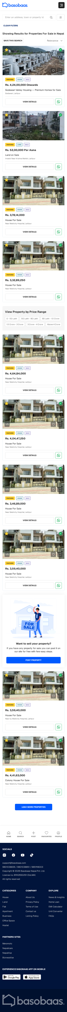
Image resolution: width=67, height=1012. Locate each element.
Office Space (8, 920)
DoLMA (31, 875)
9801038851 (23, 867)
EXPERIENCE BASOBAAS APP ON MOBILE (23, 969)
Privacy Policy (32, 902)
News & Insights (57, 897)
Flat (4, 906)
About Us (30, 897)
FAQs (51, 916)
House (5, 897)
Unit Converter (56, 911)
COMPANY (31, 890)
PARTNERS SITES (11, 937)
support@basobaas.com (14, 863)
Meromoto (7, 943)
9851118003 (37, 867)
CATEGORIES (9, 890)
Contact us (31, 911)
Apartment (7, 911)
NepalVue (7, 953)
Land (4, 902)
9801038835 (8, 867)
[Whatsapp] (58, 102)
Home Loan (54, 902)
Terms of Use (32, 906)
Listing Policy (32, 916)
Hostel (5, 925)
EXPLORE (53, 890)
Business (6, 916)
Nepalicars (7, 948)
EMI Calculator (55, 906)
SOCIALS (7, 849)
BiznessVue (8, 957)
